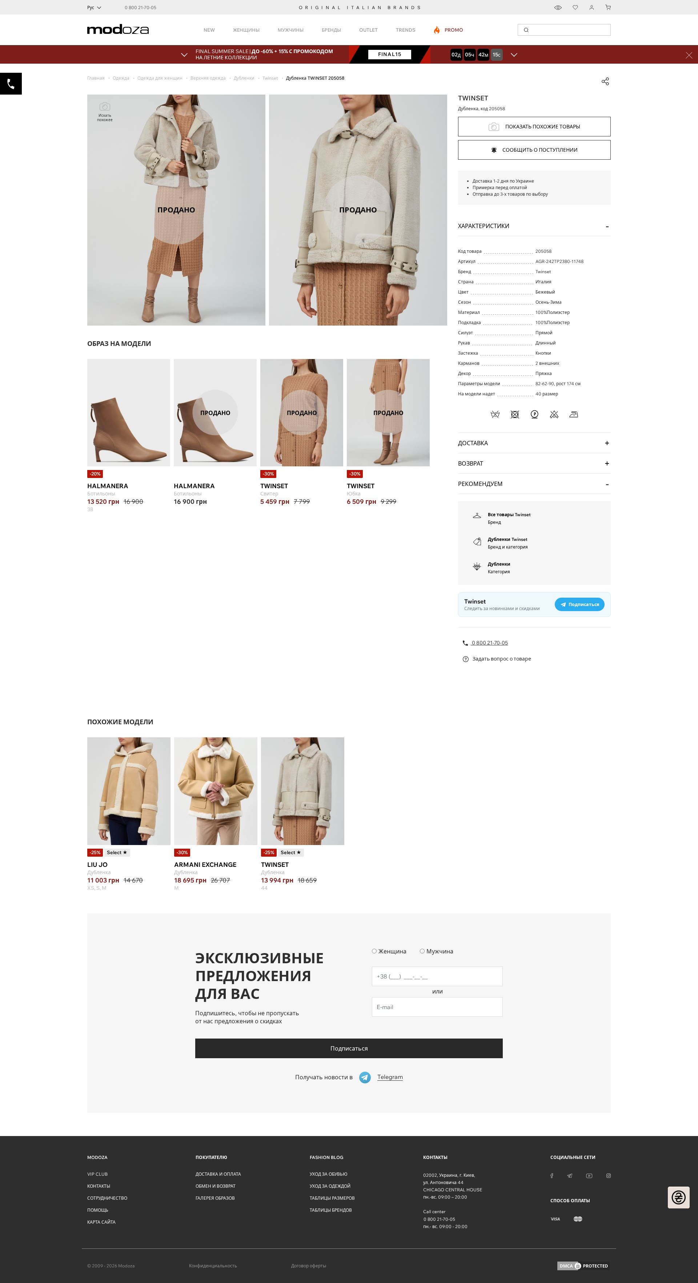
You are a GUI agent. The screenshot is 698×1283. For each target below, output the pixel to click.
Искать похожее (105, 117)
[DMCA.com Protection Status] (583, 1265)
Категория (499, 571)
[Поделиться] (605, 81)
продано (215, 412)
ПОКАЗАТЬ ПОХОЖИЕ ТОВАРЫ (542, 126)
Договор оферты (308, 1265)
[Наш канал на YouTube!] (589, 1175)
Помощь (97, 1210)
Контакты (98, 1186)
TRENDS (406, 30)
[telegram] (569, 1175)
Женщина (392, 951)
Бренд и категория (508, 547)
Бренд (494, 522)
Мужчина (439, 951)
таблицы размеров (332, 1198)
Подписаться (349, 1048)
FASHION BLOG (326, 1157)
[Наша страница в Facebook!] (551, 1175)
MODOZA (97, 1157)
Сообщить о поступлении (540, 150)
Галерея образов (215, 1198)
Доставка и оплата (218, 1174)
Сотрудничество (107, 1198)
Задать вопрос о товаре (501, 659)
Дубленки (499, 564)
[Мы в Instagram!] (608, 1175)
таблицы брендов (331, 1210)
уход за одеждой (330, 1186)
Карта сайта (101, 1222)
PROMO (449, 30)
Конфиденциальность (213, 1265)
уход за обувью (329, 1174)
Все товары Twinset (509, 514)
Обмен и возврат (216, 1186)
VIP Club (97, 1174)
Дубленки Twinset (507, 539)
